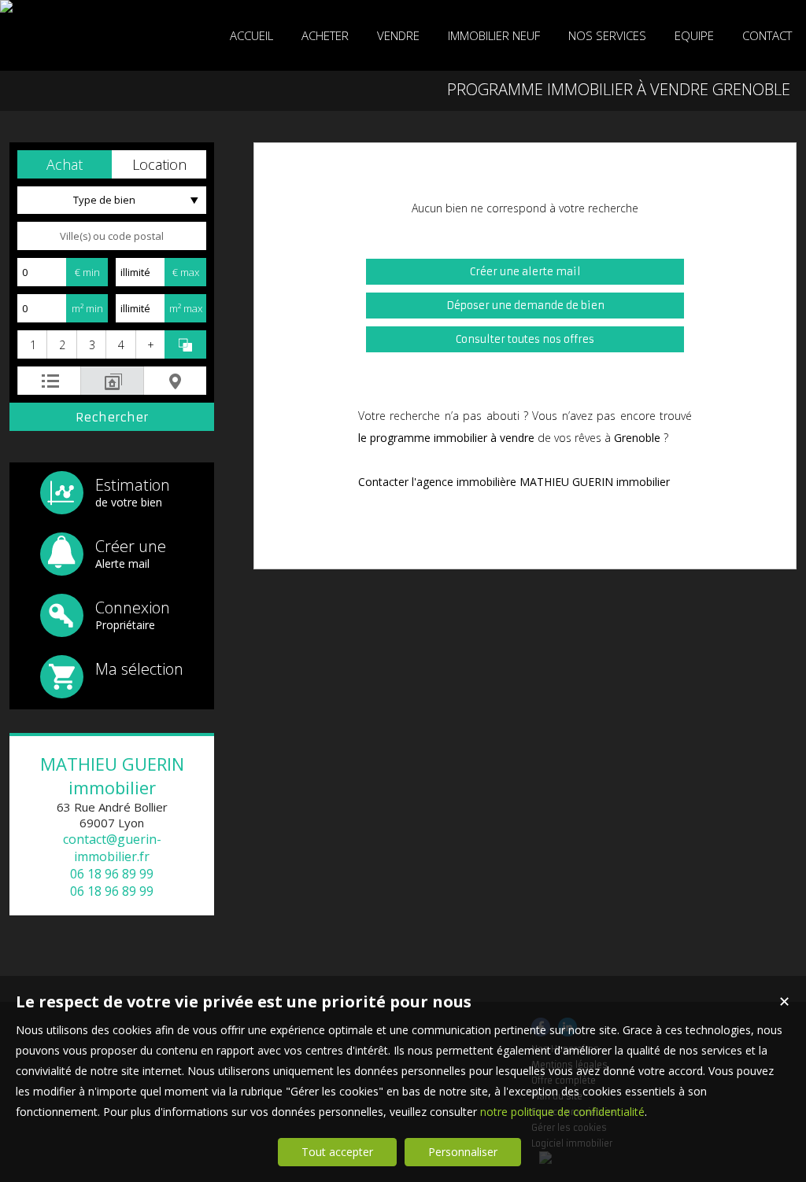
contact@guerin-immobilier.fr (112, 847)
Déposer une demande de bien (525, 305)
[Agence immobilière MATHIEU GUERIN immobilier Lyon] (6, 6)
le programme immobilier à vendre (446, 437)
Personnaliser (462, 1151)
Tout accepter (337, 1151)
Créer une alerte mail (525, 271)
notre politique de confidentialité (562, 1111)
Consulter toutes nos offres (525, 339)
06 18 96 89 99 (111, 873)
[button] (64, 164)
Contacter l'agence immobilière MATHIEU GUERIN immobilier (514, 481)
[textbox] (111, 236)
